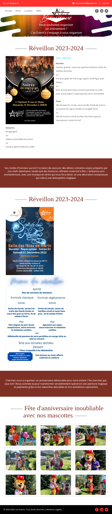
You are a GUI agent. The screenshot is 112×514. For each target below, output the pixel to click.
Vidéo (38, 10)
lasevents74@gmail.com (86, 3)
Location (28, 10)
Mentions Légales (54, 509)
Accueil (105, 3)
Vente (18, 10)
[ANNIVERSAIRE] (21, 435)
